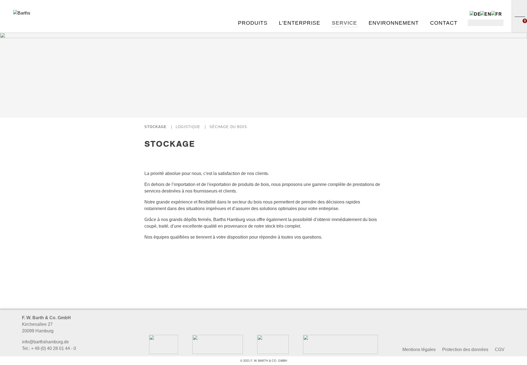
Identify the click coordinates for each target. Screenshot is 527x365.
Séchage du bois (228, 127)
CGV (499, 349)
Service (344, 23)
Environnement (394, 23)
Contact (444, 23)
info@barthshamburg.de (45, 341)
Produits (253, 23)
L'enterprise (299, 23)
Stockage (155, 127)
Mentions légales (419, 349)
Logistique (188, 127)
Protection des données (465, 349)
